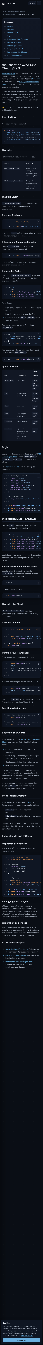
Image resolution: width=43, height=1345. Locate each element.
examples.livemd (12, 467)
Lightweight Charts (14, 45)
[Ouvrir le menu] (39, 3)
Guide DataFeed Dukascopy (16, 949)
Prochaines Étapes (14, 55)
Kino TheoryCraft (8, 73)
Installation (11, 26)
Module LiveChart (14, 42)
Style (9, 36)
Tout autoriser (21, 1340)
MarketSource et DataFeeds (16, 955)
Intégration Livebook (15, 49)
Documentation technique (16, 11)
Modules (10, 29)
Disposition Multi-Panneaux (17, 39)
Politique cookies (27, 1335)
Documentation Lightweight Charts (19, 961)
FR (33, 3)
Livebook (36, 79)
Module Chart (12, 33)
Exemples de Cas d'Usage (17, 52)
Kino (30, 802)
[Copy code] (38, 130)
